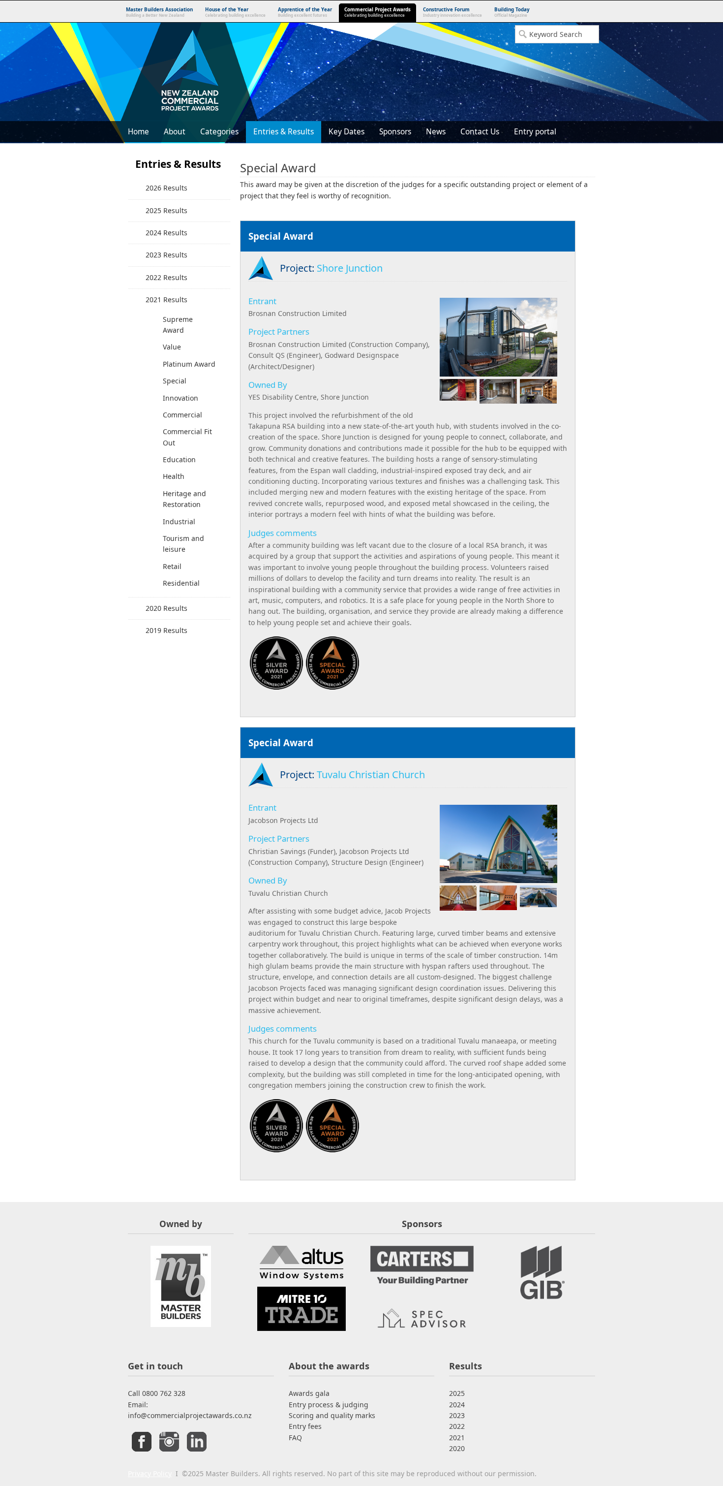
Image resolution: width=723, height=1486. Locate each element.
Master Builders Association (159, 12)
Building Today (512, 12)
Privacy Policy (150, 1473)
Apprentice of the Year (305, 12)
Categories (219, 131)
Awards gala (309, 1393)
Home (138, 131)
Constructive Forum (452, 12)
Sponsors (395, 131)
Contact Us (479, 131)
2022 (457, 1426)
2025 (457, 1393)
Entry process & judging (328, 1404)
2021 (457, 1437)
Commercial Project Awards (377, 12)
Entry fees (305, 1426)
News (436, 131)
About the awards (329, 1366)
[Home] (189, 72)
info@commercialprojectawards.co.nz (190, 1415)
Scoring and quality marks (332, 1415)
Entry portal (535, 131)
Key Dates (346, 131)
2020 (457, 1448)
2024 (457, 1404)
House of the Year (235, 12)
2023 (457, 1415)
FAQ (295, 1437)
